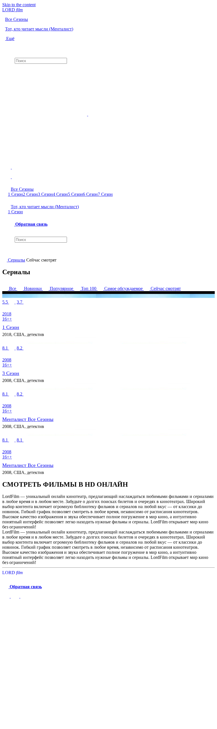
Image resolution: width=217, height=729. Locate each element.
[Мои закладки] (108, 68)
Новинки (33, 288)
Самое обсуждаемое (123, 288)
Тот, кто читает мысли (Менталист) (45, 206)
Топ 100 (88, 288)
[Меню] (108, 174)
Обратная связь (30, 224)
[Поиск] (108, 46)
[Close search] (5, 252)
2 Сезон (30, 194)
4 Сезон (60, 194)
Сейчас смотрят (165, 288)
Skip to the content (19, 4)
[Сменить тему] (20, 596)
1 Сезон (15, 194)
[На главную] (5, 260)
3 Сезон (45, 194)
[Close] (8, 608)
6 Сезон (90, 194)
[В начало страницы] (6, 596)
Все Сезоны (22, 189)
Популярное (61, 288)
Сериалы (16, 260)
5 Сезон (75, 194)
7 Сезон (105, 194)
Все (12, 288)
